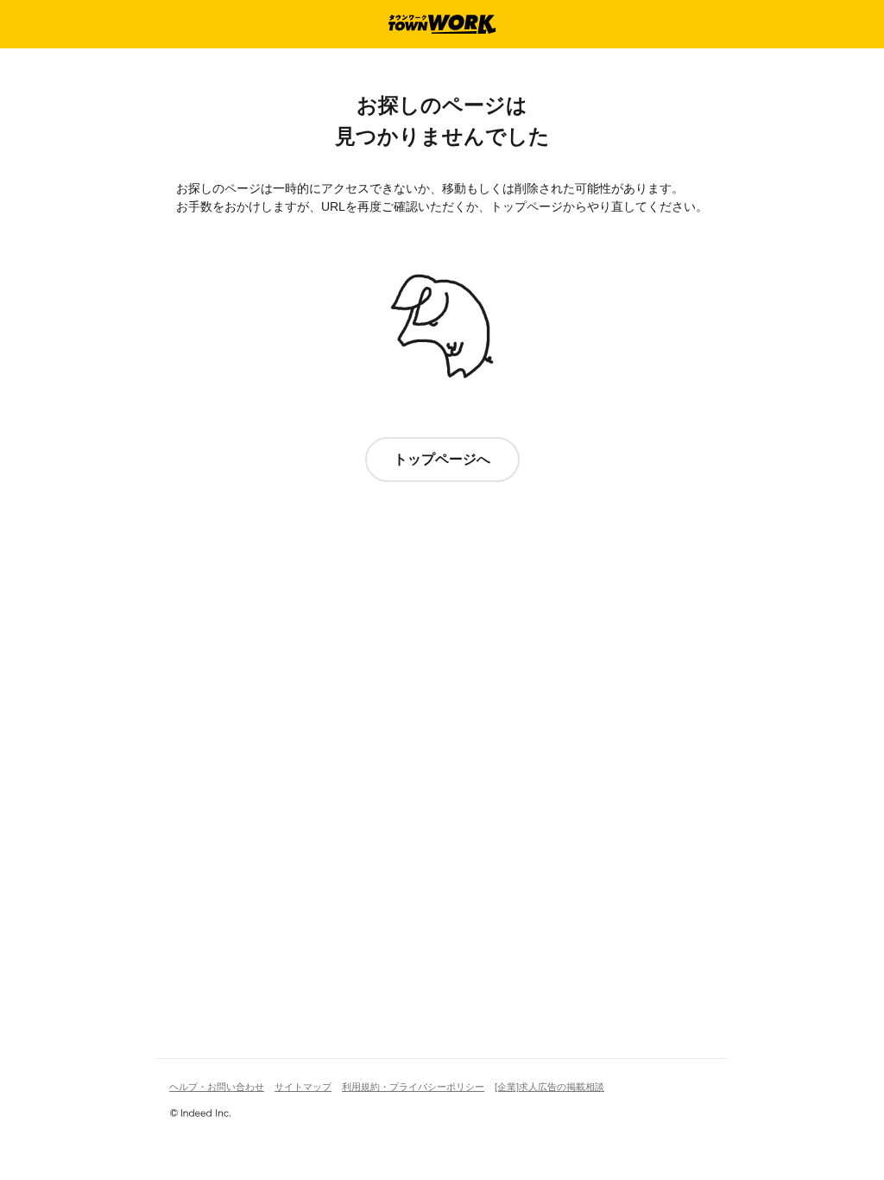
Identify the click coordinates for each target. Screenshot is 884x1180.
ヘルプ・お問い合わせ (216, 1087)
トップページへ (442, 459)
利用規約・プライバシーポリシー (413, 1087)
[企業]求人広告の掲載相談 (549, 1087)
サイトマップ (303, 1087)
